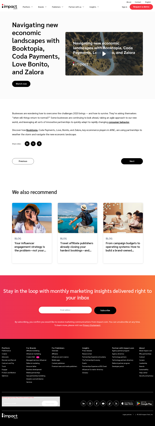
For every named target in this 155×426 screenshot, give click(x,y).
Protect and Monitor (9, 373)
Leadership (143, 363)
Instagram (90, 403)
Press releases (87, 351)
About (142, 348)
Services (29, 382)
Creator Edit (30, 357)
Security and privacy (146, 376)
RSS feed (116, 403)
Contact (138, 2)
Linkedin (83, 403)
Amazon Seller (31, 366)
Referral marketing (33, 363)
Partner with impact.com (123, 348)
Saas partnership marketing (35, 376)
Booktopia (32, 129)
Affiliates (55, 354)
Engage (4, 369)
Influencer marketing (33, 354)
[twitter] (33, 143)
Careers (142, 360)
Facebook (96, 403)
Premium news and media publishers (64, 366)
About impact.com (145, 351)
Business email (10, 403)
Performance (6, 351)
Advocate (5, 357)
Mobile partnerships (33, 373)
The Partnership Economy (91, 360)
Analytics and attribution (34, 379)
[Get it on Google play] (144, 403)
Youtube (103, 403)
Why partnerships (145, 354)
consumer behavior (118, 122)
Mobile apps (56, 360)
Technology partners (119, 357)
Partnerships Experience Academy (94, 357)
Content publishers (58, 363)
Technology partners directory (122, 360)
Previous (23, 161)
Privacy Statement (91, 325)
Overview (55, 351)
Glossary (85, 373)
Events (84, 363)
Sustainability (143, 369)
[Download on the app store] (127, 403)
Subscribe (105, 310)
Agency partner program (120, 351)
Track (4, 366)
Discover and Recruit (9, 360)
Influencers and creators (60, 357)
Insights (85, 348)
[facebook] (39, 143)
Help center (143, 373)
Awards (141, 366)
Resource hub (87, 354)
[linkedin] (27, 143)
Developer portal (118, 366)
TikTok (109, 403)
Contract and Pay (8, 363)
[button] (104, 54)
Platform (6, 348)
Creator (4, 354)
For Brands (31, 348)
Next (132, 161)
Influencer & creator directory (92, 369)
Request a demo (141, 6)
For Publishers (58, 348)
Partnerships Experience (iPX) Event (94, 366)
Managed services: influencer (36, 360)
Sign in (124, 7)
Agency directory (118, 354)
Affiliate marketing (32, 351)
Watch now (21, 83)
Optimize (5, 376)
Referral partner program (121, 363)
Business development (34, 369)
